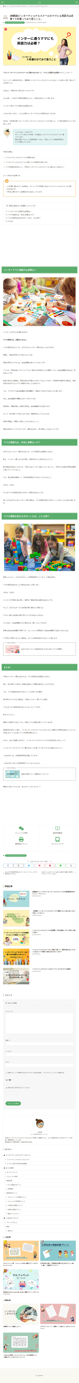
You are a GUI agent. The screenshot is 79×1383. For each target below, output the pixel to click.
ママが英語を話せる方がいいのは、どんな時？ (24, 218)
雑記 (8, 1226)
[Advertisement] (39, 244)
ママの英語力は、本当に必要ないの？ (21, 215)
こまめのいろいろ (12, 1218)
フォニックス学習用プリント (16, 1201)
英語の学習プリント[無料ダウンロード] (34, 774)
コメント (9, 1011)
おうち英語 (10, 1168)
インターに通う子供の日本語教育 (17, 1163)
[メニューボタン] (2, 2)
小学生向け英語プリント (15, 1205)
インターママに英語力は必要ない (19, 211)
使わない (10, 1230)
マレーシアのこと (12, 1222)
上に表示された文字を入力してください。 (18, 1087)
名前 (7, 1040)
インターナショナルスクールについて (15, 22)
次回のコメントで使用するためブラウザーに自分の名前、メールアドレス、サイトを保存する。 (37, 1072)
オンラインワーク (12, 1172)
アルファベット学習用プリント (17, 1197)
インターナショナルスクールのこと (18, 1155)
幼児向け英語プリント (14, 1209)
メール (8, 1051)
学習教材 (10, 1189)
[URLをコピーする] (71, 865)
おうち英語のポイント (14, 1185)
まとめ (10, 221)
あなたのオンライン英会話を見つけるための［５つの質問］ (42, 649)
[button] (8, 865)
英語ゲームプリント (14, 1213)
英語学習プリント (12, 1193)
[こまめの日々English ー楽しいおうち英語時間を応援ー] (39, 2)
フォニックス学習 (12, 1176)
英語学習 (9, 1180)
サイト (7, 1062)
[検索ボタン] (76, 2)
